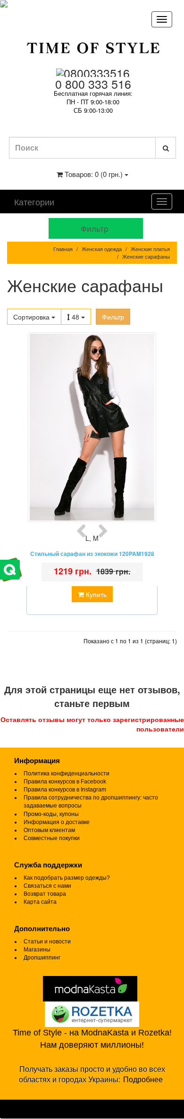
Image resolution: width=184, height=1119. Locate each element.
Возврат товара (45, 894)
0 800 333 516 (93, 83)
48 (76, 316)
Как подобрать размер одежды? (67, 878)
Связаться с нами (47, 886)
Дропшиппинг (42, 957)
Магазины (37, 949)
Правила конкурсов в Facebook (65, 781)
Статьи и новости (47, 941)
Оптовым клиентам (49, 830)
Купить (95, 594)
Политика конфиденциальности (66, 773)
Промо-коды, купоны (51, 814)
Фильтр (113, 316)
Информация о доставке (57, 822)
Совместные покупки (52, 838)
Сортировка (32, 316)
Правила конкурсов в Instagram (65, 789)
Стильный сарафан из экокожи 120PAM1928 (92, 554)
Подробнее (143, 1080)
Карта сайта (40, 902)
